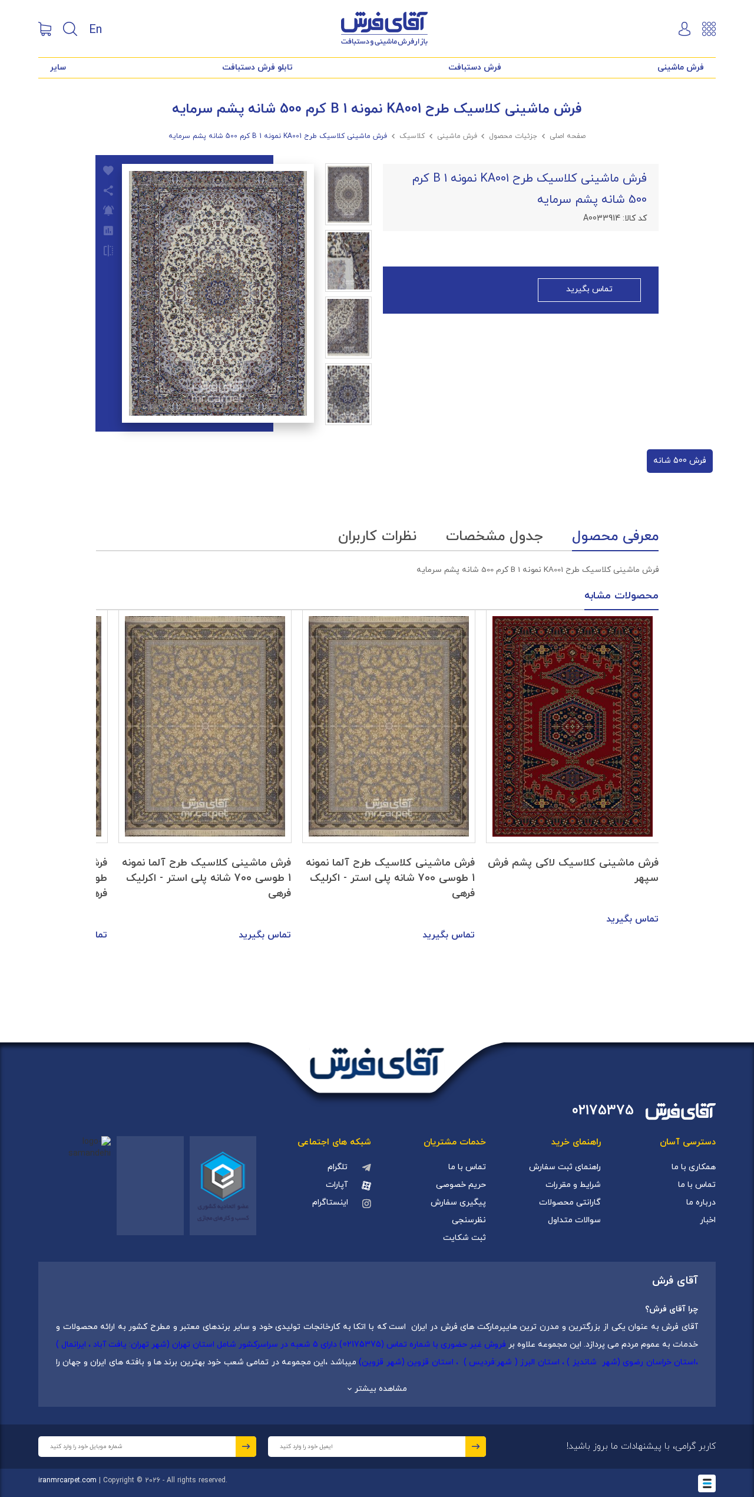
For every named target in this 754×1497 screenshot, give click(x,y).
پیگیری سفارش (458, 1202)
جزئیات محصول (513, 136)
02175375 (603, 1111)
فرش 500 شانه (679, 460)
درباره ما (701, 1202)
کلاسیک (412, 136)
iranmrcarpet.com (67, 1480)
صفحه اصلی (568, 136)
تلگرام (338, 1167)
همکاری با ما (694, 1167)
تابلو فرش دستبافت (257, 67)
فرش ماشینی (680, 67)
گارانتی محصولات (570, 1202)
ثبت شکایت (464, 1237)
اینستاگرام (330, 1202)
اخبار (708, 1220)
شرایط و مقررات (573, 1184)
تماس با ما (697, 1184)
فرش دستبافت (474, 67)
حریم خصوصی (461, 1184)
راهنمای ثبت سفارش (565, 1167)
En (95, 29)
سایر (58, 67)
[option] (573, 768)
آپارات (337, 1184)
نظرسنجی (469, 1220)
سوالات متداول (574, 1220)
